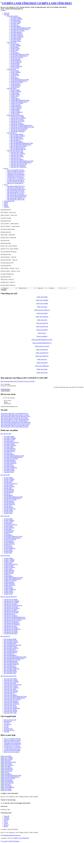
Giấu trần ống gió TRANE (11, 632)
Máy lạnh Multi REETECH (17, 147)
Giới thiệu (6, 207)
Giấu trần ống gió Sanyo (10, 626)
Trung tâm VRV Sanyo (10, 705)
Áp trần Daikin (14, 73)
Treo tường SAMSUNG (16, 35)
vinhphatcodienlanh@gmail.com (12, 835)
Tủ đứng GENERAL (9, 567)
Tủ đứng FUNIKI (15, 94)
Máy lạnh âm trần (11, 42)
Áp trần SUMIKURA (9, 548)
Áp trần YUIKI (8, 553)
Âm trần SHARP (14, 65)
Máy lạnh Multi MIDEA (16, 141)
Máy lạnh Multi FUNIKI (16, 139)
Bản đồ (6, 204)
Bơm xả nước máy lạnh (10, 719)
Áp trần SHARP (8, 547)
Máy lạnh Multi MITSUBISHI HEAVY (20, 144)
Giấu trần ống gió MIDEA (17, 124)
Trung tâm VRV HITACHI (11, 690)
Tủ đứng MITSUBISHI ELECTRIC (20, 100)
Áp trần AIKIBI (14, 70)
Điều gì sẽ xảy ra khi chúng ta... (15, 183)
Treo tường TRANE (9, 470)
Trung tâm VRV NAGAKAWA (18, 164)
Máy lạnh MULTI (12, 133)
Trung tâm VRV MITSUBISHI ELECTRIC (22, 161)
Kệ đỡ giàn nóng (8, 728)
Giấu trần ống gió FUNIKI (17, 121)
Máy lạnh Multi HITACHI (11, 651)
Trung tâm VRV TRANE (10, 711)
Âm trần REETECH (15, 60)
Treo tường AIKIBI (15, 17)
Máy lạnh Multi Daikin (16, 137)
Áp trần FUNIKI (14, 75)
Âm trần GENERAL (9, 486)
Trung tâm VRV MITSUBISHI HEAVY (21, 162)
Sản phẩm (6, 14)
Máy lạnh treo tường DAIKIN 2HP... (16, 196)
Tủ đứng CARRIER (15, 91)
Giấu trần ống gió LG (16, 122)
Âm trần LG (13, 51)
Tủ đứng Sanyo (8, 586)
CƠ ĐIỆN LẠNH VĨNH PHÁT (20, 838)
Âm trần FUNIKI (15, 48)
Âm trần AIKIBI (14, 44)
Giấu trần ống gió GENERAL (12, 608)
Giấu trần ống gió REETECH (18, 130)
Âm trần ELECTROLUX (10, 483)
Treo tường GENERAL (10, 445)
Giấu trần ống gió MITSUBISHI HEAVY (21, 125)
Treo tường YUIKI (9, 472)
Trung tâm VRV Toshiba (10, 710)
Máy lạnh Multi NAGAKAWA (18, 146)
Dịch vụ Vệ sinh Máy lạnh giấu (12, 738)
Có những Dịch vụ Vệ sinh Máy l (12, 747)
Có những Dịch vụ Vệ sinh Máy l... (16, 178)
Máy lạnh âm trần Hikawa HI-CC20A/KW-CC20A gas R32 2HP (18, 381)
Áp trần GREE (8, 529)
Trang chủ (6, 13)
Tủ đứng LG (13, 97)
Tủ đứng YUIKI (8, 594)
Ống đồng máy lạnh (9, 730)
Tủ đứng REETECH (15, 106)
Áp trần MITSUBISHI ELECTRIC (19, 79)
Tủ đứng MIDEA (15, 99)
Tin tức (6, 184)
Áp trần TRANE (8, 551)
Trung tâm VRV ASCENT (11, 680)
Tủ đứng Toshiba (14, 113)
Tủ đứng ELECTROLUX (11, 564)
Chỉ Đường (16, 841)
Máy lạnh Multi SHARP (10, 667)
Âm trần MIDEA (14, 53)
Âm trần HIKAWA (9, 489)
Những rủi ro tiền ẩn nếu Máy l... (15, 173)
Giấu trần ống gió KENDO (17, 131)
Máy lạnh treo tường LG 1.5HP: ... (16, 192)
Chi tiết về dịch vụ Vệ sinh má (12, 746)
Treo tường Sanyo (8, 464)
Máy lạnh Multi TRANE (10, 671)
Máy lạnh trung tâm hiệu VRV (15, 150)
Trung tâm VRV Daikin (16, 155)
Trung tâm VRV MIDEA (17, 159)
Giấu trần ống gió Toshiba (10, 630)
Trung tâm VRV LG (15, 158)
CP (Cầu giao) (7, 724)
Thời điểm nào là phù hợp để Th (12, 744)
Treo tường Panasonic (16, 32)
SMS (10, 841)
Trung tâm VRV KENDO (10, 692)
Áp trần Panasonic (15, 84)
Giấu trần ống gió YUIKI (10, 633)
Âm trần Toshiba (14, 67)
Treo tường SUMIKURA (17, 36)
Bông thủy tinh (8, 721)
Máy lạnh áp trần (11, 69)
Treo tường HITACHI (9, 450)
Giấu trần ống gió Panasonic (11, 621)
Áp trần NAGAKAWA (16, 82)
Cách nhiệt (7, 722)
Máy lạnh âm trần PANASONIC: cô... (17, 195)
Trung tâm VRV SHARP (10, 707)
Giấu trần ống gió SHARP (11, 627)
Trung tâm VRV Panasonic (11, 701)
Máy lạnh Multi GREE (10, 649)
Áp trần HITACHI (9, 530)
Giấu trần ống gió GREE (10, 610)
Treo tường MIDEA (15, 26)
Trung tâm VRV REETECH (17, 165)
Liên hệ (6, 202)
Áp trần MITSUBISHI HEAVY (18, 81)
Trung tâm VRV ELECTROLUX (13, 684)
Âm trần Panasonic (15, 59)
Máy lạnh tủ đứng (11, 88)
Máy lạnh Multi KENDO (10, 652)
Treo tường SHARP (15, 39)
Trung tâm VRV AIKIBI (16, 152)
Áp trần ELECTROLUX (10, 524)
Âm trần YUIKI (8, 513)
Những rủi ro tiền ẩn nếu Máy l (12, 741)
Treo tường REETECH (16, 33)
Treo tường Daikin (15, 20)
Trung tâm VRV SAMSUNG (11, 704)
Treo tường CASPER (9, 439)
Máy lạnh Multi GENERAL (11, 648)
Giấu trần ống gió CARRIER (18, 118)
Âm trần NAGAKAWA (16, 57)
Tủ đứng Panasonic (15, 104)
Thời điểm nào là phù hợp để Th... (16, 176)
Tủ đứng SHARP (15, 110)
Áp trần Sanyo (7, 545)
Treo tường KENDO (15, 38)
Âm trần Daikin (14, 47)
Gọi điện (4, 841)
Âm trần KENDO (15, 63)
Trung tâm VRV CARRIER (17, 153)
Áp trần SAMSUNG (9, 544)
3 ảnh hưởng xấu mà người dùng (12, 743)
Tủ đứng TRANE (8, 592)
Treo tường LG (14, 25)
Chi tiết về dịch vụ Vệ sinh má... (15, 177)
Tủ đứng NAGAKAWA (16, 103)
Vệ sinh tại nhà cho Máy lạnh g (12, 749)
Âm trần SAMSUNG (16, 62)
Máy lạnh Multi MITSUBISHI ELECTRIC (21, 143)
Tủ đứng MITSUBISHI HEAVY (19, 102)
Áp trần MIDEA (14, 78)
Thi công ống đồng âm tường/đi (12, 750)
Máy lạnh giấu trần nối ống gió (15, 115)
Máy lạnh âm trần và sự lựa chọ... (16, 193)
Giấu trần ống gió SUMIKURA (12, 629)
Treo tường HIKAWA (9, 448)
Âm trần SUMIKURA (16, 66)
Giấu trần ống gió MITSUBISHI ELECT (14, 617)
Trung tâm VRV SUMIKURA (18, 167)
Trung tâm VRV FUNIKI (17, 156)
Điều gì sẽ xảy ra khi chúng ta (11, 752)
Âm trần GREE (14, 50)
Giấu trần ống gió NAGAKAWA (19, 128)
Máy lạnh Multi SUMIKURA (18, 149)
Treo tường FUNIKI (15, 22)
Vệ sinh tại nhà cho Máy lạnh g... (15, 180)
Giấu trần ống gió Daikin (16, 119)
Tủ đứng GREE (14, 96)
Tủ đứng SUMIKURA (16, 112)
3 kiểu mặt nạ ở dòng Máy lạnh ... (16, 187)
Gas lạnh (6, 727)
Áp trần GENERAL (9, 527)
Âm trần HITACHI (9, 491)
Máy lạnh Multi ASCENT (10, 640)
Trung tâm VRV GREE (10, 689)
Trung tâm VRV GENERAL (11, 687)
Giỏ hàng (3, 10)
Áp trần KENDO (15, 87)
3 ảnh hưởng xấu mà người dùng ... (16, 174)
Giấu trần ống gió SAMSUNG (12, 624)
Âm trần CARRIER (15, 45)
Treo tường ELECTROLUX (11, 442)
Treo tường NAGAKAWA (17, 30)
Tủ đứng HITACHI (9, 571)
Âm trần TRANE (8, 511)
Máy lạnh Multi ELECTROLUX (12, 645)
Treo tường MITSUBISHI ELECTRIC (20, 28)
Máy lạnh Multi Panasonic (11, 661)
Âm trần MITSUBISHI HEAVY (19, 56)
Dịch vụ (6, 168)
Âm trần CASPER (9, 480)
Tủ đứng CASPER (9, 561)
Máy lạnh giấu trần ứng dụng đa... (16, 190)
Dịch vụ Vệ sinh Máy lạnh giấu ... (16, 170)
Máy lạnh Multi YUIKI (10, 673)
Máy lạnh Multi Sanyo (10, 665)
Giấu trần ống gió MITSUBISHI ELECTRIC (22, 127)
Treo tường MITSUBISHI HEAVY (19, 29)
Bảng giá (6, 825)
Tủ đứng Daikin (14, 93)
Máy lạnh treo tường (12, 16)
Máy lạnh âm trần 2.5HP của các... (16, 198)
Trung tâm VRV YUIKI (10, 713)
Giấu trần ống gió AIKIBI (17, 116)
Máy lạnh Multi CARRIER (17, 136)
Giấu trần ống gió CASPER (11, 602)
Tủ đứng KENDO (15, 109)
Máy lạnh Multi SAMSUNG (11, 664)
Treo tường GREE (15, 23)
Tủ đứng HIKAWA (9, 570)
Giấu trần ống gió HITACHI (11, 611)
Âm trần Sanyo (8, 505)
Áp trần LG (13, 76)
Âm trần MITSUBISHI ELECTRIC (19, 54)
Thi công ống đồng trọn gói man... (16, 171)
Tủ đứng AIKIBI (14, 90)
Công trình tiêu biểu (9, 201)
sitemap (6, 205)
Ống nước (6, 731)
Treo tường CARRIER (16, 19)
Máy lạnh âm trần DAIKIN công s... (16, 189)
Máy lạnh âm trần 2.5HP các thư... (16, 199)
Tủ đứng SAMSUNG (16, 107)
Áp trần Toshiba (8, 550)
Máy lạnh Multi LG (15, 140)
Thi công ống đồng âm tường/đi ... (16, 181)
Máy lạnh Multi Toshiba (10, 670)
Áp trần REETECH (15, 85)
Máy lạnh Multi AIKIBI (16, 134)
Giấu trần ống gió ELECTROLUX (13, 605)
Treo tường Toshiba (15, 41)
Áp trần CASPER (8, 521)
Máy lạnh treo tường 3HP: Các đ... (16, 186)
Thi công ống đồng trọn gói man (12, 740)
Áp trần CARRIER (15, 72)
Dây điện (6, 725)
